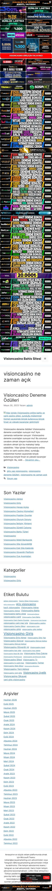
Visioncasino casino (37, 623)
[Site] (26, 93)
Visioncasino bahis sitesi (15, 614)
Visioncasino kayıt (37, 647)
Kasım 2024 (9, 728)
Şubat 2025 (9, 716)
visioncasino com (33, 626)
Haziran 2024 (10, 749)
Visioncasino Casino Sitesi (14, 626)
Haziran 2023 (10, 798)
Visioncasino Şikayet (15, 676)
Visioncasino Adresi (13, 499)
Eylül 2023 (9, 786)
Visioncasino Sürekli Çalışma (17, 527)
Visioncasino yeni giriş (13, 673)
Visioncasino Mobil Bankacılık (18, 540)
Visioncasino (13, 467)
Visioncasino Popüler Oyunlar (18, 515)
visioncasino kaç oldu (12, 650)
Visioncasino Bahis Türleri (16, 532)
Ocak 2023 (9, 819)
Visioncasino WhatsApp (32, 666)
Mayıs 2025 (9, 712)
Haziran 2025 (10, 708)
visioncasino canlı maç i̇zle (16, 623)
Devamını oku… (32, 460)
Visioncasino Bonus (33, 614)
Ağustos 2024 (10, 741)
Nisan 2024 (9, 757)
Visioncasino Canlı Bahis (31, 617)
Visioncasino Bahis (30, 610)
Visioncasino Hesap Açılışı (16, 507)
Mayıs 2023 (9, 802)
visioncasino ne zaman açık (34, 475)
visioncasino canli (12, 617)
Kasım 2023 (9, 778)
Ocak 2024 (9, 769)
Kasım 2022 (9, 827)
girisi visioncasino (9, 604)
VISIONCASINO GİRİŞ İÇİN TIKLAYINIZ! (26, 55)
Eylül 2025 (9, 704)
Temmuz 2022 (11, 843)
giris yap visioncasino (17, 471)
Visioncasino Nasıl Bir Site (13, 654)
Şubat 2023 (9, 814)
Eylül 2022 (9, 835)
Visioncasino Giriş (12, 503)
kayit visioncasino (12, 607)
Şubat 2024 (9, 765)
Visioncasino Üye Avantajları (17, 556)
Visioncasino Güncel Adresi (15, 644)
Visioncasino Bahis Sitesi (22, 358)
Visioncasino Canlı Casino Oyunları (16, 620)
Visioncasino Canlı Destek (38, 620)
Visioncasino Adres (30, 607)
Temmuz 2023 (11, 794)
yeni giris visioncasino (14, 679)
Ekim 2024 (9, 732)
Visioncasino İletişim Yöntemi (18, 523)
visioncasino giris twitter (32, 629)
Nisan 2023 (9, 806)
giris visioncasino (26, 604)
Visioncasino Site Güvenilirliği (18, 544)
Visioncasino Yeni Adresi (16, 669)
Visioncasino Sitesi (13, 659)
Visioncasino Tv (30, 659)
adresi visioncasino (11, 601)
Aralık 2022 (9, 823)
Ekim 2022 (9, 831)
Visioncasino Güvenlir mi (16, 647)
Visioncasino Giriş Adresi (15, 637)
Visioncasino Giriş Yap (37, 638)
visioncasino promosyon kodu (34, 657)
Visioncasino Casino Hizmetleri (18, 511)
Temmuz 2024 (11, 745)
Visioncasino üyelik (34, 672)
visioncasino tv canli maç (14, 663)
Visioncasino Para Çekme (35, 653)
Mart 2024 (9, 761)
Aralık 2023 (9, 773)
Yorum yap (12, 478)
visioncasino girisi (12, 629)
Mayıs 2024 (9, 753)
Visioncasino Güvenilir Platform (19, 552)
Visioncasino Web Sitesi (13, 666)
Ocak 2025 (9, 720)
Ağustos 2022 (10, 839)
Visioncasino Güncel (13, 641)
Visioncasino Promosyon (13, 657)
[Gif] (26, 150)
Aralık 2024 (9, 724)
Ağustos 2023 (10, 790)
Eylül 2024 (9, 737)
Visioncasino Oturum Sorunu (17, 519)
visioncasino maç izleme (31, 651)
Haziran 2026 (10, 700)
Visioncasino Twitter (34, 663)
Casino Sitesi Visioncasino (28, 601)
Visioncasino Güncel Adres (36, 641)
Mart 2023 (9, 810)
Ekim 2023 (9, 782)
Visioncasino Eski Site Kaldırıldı (19, 548)
